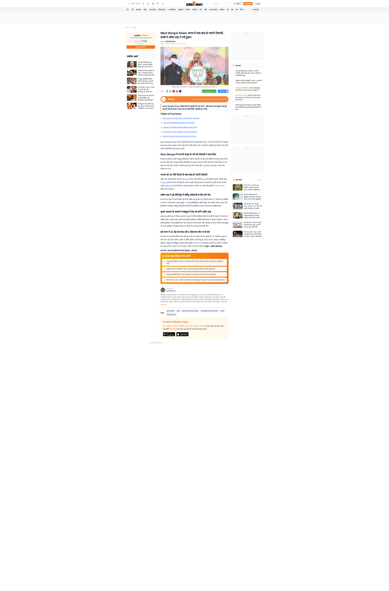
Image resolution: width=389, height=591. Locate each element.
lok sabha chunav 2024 (190, 311)
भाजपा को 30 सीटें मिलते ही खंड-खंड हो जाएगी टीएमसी (178, 123)
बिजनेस (188, 9)
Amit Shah (170, 311)
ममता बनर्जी (165, 182)
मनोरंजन (194, 9)
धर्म (228, 9)
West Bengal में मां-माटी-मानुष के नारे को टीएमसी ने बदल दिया (181, 118)
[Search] (230, 4)
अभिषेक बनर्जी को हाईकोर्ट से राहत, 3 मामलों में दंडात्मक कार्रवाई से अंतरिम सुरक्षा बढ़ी (190, 269)
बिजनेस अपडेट (184, 326)
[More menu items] (244, 9)
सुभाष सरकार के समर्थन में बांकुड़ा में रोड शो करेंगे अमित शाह (180, 132)
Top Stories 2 (171, 314)
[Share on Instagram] (177, 91)
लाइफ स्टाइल (213, 9)
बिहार (145, 9)
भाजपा (204, 179)
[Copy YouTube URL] (174, 91)
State (134, 27)
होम (133, 9)
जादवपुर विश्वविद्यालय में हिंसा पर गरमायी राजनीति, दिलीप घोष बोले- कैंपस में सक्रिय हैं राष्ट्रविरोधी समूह (194, 262)
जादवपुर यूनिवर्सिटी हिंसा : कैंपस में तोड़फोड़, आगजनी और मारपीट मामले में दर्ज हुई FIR (191, 274)
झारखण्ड (138, 9)
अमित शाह (168, 186)
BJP (178, 311)
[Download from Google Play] (169, 334)
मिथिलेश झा (172, 291)
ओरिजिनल (173, 9)
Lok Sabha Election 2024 (209, 311)
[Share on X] (180, 91)
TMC (222, 311)
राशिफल (222, 9)
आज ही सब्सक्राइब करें (141, 47)
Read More (163, 305)
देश (237, 9)
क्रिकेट (195, 326)
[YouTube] (157, 3)
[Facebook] (143, 3)
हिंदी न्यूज (173, 329)
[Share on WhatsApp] (167, 91)
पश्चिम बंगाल (161, 9)
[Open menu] (127, 9)
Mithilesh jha (170, 41)
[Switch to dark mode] (237, 3)
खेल (232, 9)
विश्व (241, 9)
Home (127, 27)
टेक (201, 9)
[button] (194, 66)
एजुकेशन (180, 9)
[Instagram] (148, 3)
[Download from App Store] (182, 334)
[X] (152, 3)
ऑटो (205, 9)
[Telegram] (162, 3)
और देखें (258, 180)
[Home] (194, 3)
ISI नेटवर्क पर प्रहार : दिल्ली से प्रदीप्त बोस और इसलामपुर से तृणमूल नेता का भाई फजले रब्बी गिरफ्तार (195, 280)
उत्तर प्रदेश (152, 9)
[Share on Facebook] (170, 91)
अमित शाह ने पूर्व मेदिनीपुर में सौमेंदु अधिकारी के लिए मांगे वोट (180, 127)
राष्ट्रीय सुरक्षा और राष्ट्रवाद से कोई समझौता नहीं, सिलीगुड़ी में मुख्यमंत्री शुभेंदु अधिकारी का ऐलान (248, 107)
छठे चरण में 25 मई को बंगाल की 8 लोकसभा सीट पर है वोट (179, 136)
